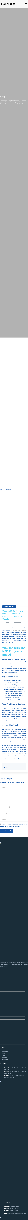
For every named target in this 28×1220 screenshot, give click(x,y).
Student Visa (17, 622)
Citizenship (5, 1059)
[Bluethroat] (9, 4)
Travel (3, 1055)
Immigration (5, 1051)
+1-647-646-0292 (14, 1206)
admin (7, 622)
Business (4, 1057)
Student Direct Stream (19, 630)
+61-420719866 (14, 1210)
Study (3, 1053)
